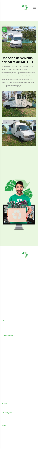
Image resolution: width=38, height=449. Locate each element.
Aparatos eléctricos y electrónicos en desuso (17, 356)
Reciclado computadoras (10, 369)
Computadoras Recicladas (10, 377)
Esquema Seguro (7, 382)
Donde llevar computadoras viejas (13, 360)
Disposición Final (7, 386)
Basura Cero (6, 364)
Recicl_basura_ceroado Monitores (13, 373)
